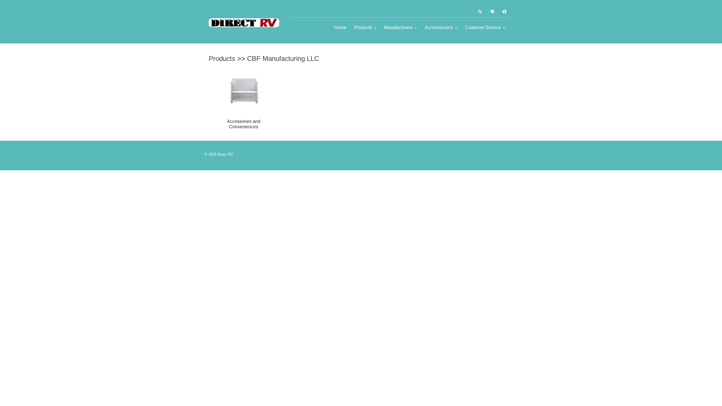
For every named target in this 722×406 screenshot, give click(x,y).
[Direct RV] (244, 23)
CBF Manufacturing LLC (283, 58)
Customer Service (483, 27)
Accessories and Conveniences (243, 124)
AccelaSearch (439, 27)
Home (340, 27)
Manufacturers (398, 27)
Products (363, 27)
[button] (479, 11)
